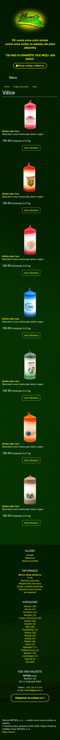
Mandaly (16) (30, 615)
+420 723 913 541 (34, 687)
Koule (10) (30, 644)
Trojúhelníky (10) (30, 629)
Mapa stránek (8, 731)
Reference (30, 557)
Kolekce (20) (30, 620)
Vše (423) (30, 661)
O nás (30, 577)
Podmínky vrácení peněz (30, 589)
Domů (7, 86)
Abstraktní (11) (30, 647)
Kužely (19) (30, 638)
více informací (31, 147)
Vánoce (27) (30, 609)
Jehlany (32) (30, 632)
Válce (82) (30, 626)
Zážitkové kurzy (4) (30, 650)
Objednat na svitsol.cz (29, 698)
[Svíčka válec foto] (30, 114)
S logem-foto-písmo (21, 86)
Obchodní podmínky (30, 580)
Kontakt (30, 555)
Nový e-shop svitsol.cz (30, 574)
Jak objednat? (30, 592)
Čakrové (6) (30, 658)
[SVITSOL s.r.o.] (30, 19)
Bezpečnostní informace (30, 583)
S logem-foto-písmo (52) (30, 617)
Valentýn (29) (30, 606)
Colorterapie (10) (30, 655)
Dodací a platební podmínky (30, 586)
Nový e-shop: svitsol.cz (31, 65)
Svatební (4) (30, 623)
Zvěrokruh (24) (30, 612)
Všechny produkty (30, 560)
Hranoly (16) (30, 635)
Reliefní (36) (30, 641)
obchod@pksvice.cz (33, 690)
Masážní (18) (30, 652)
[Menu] (5, 78)
